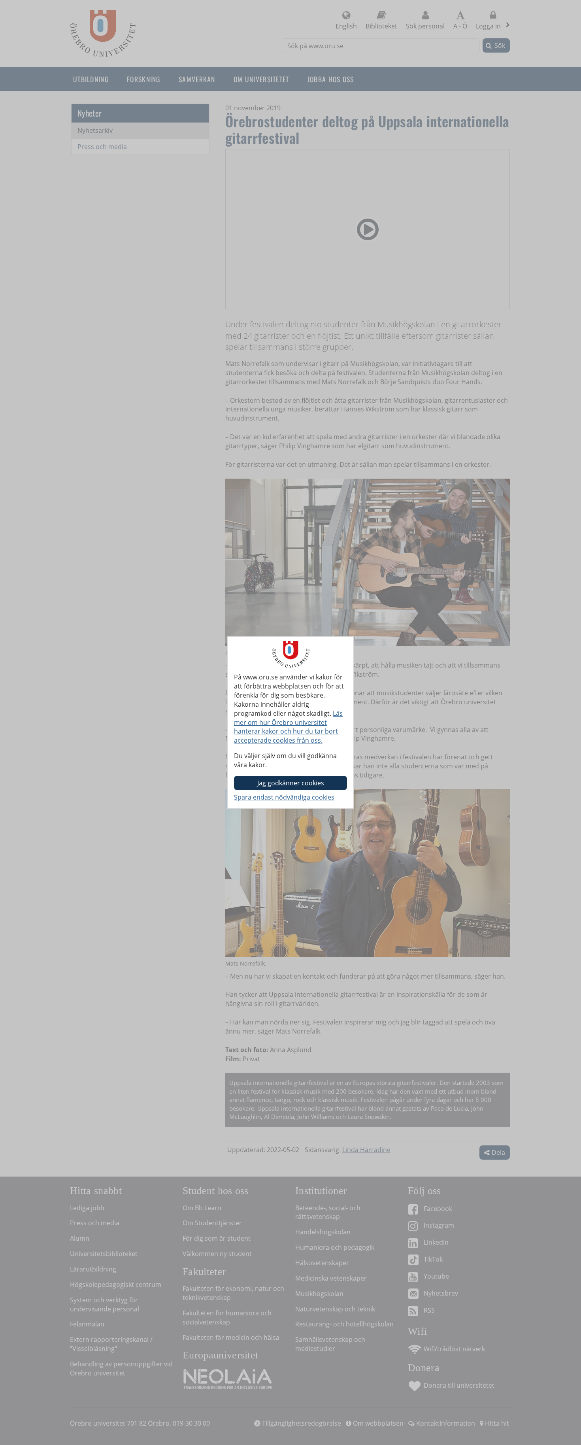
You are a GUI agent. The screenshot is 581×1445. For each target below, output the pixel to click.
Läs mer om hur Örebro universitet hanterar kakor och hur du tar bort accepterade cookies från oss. (288, 727)
